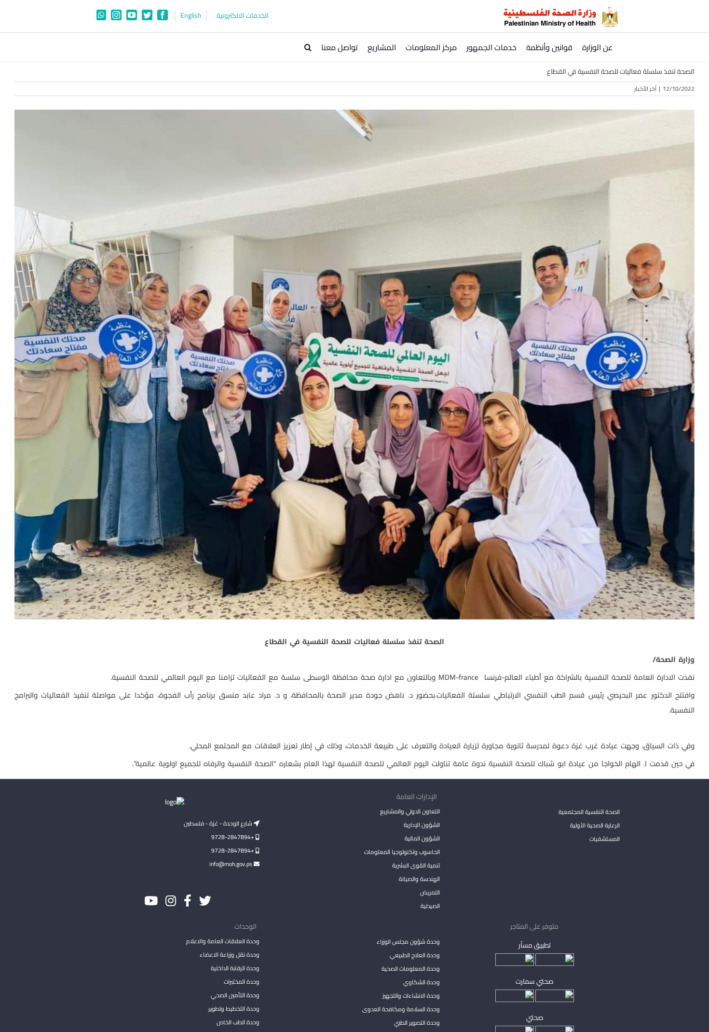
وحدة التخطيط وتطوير (233, 1008)
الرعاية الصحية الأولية (595, 825)
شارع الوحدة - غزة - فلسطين (219, 823)
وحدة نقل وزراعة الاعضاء (229, 954)
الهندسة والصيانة (419, 878)
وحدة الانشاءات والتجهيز (410, 995)
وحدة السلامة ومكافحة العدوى (400, 1009)
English (191, 16)
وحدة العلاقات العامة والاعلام (222, 941)
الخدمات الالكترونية (243, 16)
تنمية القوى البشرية (415, 865)
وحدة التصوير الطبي (416, 1022)
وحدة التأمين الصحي (235, 995)
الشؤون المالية (422, 838)
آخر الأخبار (645, 88)
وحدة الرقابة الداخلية (235, 968)
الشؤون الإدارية (421, 824)
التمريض (429, 892)
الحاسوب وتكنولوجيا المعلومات (401, 851)
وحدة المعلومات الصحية (410, 968)
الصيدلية (430, 905)
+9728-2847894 (233, 836)
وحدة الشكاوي (421, 982)
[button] (308, 47)
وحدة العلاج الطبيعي (414, 955)
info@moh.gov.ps (231, 863)
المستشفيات (604, 838)
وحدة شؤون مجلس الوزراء (408, 942)
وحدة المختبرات (241, 981)
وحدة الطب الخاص (238, 1022)
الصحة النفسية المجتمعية (589, 812)
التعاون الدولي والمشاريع (409, 811)
